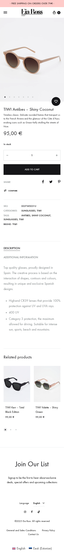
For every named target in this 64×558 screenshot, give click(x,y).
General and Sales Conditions (21, 530)
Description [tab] (12, 248)
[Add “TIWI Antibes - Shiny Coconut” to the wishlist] (56, 101)
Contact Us (33, 534)
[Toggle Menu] (5, 13)
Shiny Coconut (41, 215)
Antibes (25, 215)
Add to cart (32, 169)
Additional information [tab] (21, 257)
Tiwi (39, 210)
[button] (10, 190)
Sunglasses (28, 210)
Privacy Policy (48, 530)
